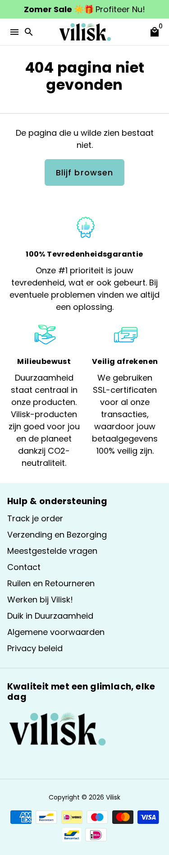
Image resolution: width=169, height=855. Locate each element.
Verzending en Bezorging (57, 534)
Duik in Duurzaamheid (50, 615)
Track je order (35, 518)
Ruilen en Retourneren (51, 583)
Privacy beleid (35, 648)
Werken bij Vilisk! (40, 599)
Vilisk (113, 797)
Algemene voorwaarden (56, 632)
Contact (24, 567)
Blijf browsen (84, 172)
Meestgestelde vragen (52, 550)
